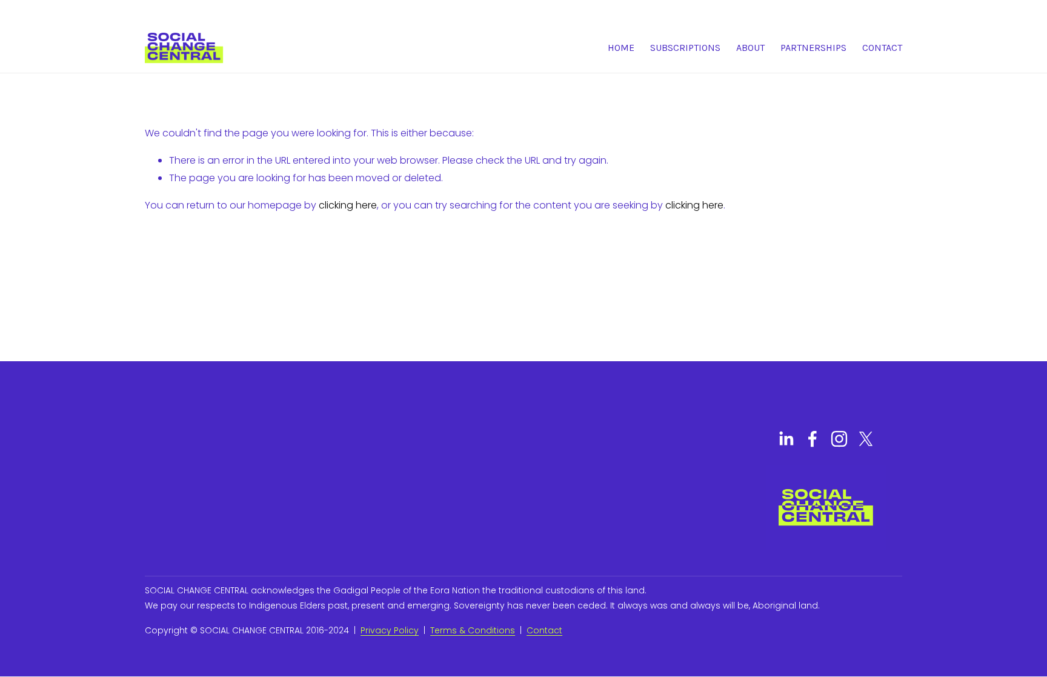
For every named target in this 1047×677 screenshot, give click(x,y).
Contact (882, 47)
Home (621, 47)
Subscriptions (685, 47)
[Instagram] (839, 438)
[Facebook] (812, 438)
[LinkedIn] (785, 438)
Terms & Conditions (472, 630)
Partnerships (813, 47)
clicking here (348, 205)
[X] (865, 438)
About (750, 47)
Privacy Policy (390, 630)
